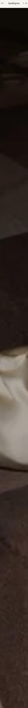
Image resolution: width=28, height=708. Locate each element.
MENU (2, 3)
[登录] (23, 3)
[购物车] (26, 3)
